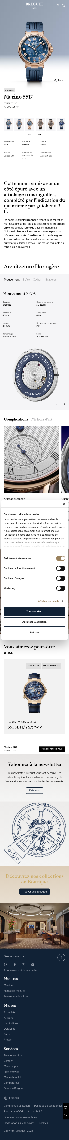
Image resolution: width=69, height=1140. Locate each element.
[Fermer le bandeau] (64, 504)
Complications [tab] (16, 419)
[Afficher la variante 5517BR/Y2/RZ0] (29, 124)
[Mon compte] (58, 5)
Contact (8, 1061)
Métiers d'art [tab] (41, 419)
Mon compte (11, 1066)
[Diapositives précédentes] (30, 135)
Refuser (34, 632)
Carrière (8, 1034)
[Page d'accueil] (34, 5)
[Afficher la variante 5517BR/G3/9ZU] (40, 124)
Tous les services (13, 1055)
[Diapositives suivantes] (39, 135)
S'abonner (34, 790)
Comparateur (11, 1082)
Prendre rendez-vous (52, 749)
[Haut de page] (61, 957)
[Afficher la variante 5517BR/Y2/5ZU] (8, 124)
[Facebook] (15, 965)
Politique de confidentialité (49, 1105)
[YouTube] (33, 965)
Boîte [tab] (26, 280)
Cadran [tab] (37, 280)
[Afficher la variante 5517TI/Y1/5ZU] (61, 124)
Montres (8, 985)
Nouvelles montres (14, 991)
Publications (11, 1023)
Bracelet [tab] (50, 280)
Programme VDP (13, 1111)
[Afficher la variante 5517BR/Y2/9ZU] (19, 124)
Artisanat (9, 1017)
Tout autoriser (34, 611)
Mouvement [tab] (12, 280)
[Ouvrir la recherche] (63, 5)
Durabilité (9, 1028)
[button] (66, 1107)
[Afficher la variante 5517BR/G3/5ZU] (50, 124)
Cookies (43, 1123)
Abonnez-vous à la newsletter (21, 970)
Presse (8, 1039)
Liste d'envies (11, 1072)
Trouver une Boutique (34, 891)
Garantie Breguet (14, 1088)
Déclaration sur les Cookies (19, 1123)
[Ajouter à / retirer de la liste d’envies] (66, 1115)
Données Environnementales (20, 1117)
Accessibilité (35, 1111)
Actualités (9, 1012)
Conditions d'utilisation (17, 1105)
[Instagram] (6, 965)
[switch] (60, 568)
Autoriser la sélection (34, 621)
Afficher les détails (48, 601)
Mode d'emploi (12, 1077)
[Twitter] (24, 965)
